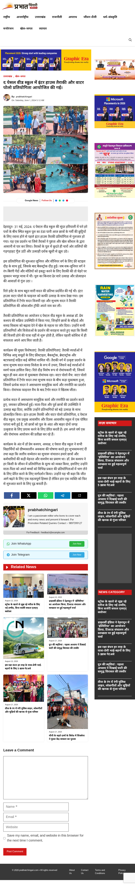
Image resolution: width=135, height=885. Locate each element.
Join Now (77, 543)
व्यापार (43, 29)
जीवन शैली (89, 17)
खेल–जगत (26, 29)
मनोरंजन (8, 29)
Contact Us (84, 872)
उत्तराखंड (40, 17)
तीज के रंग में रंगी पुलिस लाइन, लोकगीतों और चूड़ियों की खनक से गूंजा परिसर (114, 516)
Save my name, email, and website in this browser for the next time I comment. (45, 838)
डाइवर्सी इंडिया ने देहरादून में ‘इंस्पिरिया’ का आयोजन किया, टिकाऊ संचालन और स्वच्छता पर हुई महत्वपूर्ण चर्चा (67, 605)
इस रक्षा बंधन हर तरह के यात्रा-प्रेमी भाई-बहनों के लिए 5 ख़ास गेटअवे (114, 481)
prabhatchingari (24, 96)
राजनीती (57, 17)
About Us (72, 872)
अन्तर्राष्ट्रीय (22, 17)
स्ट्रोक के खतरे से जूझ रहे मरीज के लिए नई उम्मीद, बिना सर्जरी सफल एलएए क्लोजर (22, 608)
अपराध (72, 17)
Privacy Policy (122, 872)
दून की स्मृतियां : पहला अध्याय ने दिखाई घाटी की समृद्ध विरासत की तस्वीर (112, 499)
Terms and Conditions (100, 872)
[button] (130, 40)
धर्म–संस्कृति (110, 17)
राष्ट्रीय (6, 17)
